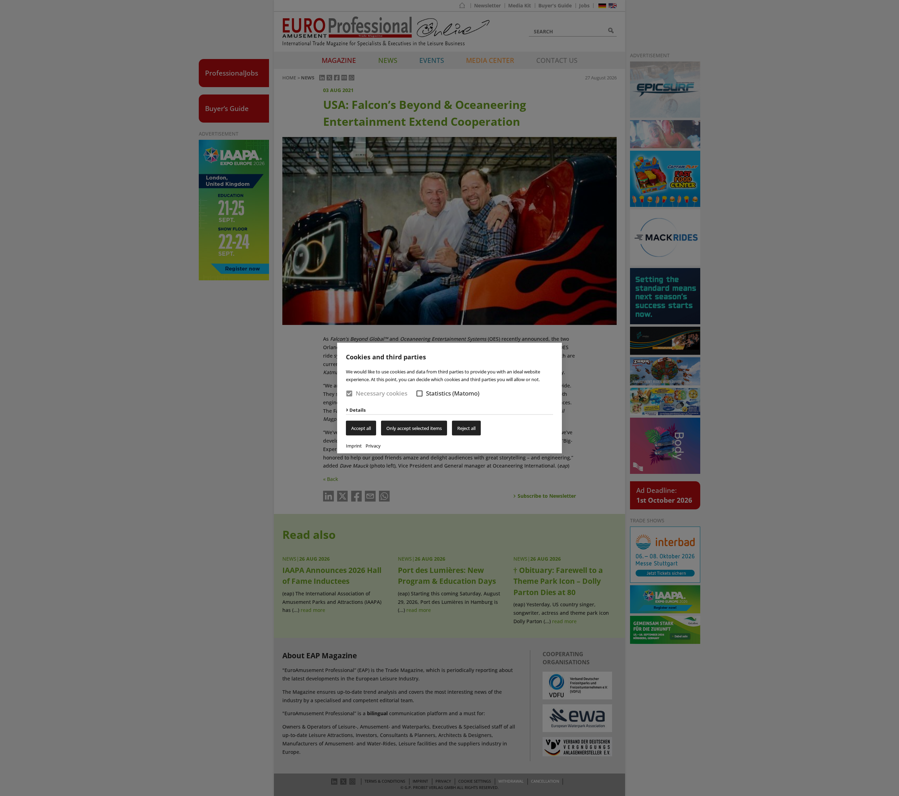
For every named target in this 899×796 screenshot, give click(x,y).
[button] (419, 393)
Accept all (361, 428)
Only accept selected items (414, 428)
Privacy (373, 446)
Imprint (354, 446)
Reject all (466, 428)
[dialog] (449, 398)
